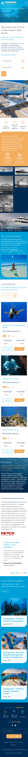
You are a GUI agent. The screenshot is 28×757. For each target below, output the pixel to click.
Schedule (5, 742)
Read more (17, 228)
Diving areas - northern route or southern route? (13, 691)
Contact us (13, 745)
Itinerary (7, 349)
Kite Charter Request (9, 249)
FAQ (16, 742)
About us (20, 742)
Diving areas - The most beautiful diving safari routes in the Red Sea (13, 654)
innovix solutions (17, 753)
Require (19, 349)
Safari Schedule (7, 295)
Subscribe (13, 736)
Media (11, 742)
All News (4, 591)
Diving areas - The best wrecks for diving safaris (14, 619)
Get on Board (5, 15)
